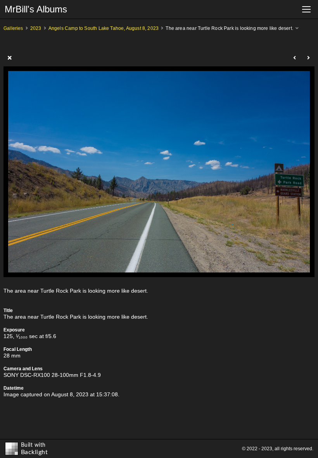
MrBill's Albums (36, 9)
